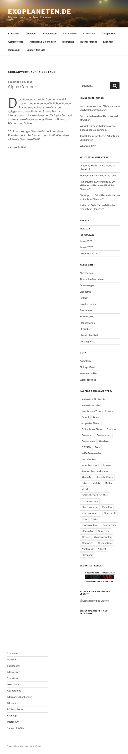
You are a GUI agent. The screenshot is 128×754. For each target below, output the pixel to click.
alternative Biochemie (93, 399)
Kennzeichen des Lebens (95, 471)
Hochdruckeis (89, 459)
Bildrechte (68, 41)
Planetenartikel (88, 322)
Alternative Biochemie (92, 279)
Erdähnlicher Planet (92, 429)
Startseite (13, 33)
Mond (85, 489)
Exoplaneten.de (39, 11)
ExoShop (108, 41)
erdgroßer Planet (91, 423)
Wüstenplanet (105, 543)
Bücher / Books (88, 41)
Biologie (84, 297)
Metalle (96, 483)
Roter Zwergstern (91, 513)
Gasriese (103, 441)
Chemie (109, 411)
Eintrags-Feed (87, 367)
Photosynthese (90, 507)
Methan (109, 483)
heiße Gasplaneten (92, 453)
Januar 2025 (86, 241)
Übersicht (31, 33)
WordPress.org (88, 379)
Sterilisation (88, 531)
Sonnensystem (90, 525)
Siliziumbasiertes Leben (104, 175)
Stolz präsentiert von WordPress (24, 746)
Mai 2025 (85, 228)
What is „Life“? (88, 145)
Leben (85, 483)
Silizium (95, 519)
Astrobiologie (15, 41)
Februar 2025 (87, 234)
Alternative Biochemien (43, 41)
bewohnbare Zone (91, 411)
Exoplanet (87, 435)
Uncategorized (87, 341)
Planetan (107, 507)
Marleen (84, 175)
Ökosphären (108, 33)
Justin (83, 205)
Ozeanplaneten (90, 501)
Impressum (14, 49)
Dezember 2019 (88, 253)
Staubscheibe (109, 525)
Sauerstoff (110, 513)
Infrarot (107, 465)
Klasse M (86, 477)
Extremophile (87, 316)
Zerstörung (87, 549)
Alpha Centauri (22, 86)
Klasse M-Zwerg (104, 477)
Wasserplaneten (103, 537)
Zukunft (102, 549)
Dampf (85, 417)
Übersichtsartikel (89, 335)
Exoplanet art (103, 435)
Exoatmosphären (89, 304)
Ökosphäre (87, 554)
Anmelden (85, 360)
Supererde (104, 531)
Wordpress (87, 543)
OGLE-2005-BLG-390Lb (95, 495)
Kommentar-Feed (89, 373)
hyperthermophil (90, 465)
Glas (97, 447)
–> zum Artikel (17, 147)
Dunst (96, 417)
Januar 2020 (86, 247)
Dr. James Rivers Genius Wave (96, 165)
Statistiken (89, 33)
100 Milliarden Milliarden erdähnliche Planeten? (97, 185)
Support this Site (36, 49)
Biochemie (85, 291)
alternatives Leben (91, 405)
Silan (84, 519)
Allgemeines (70, 33)
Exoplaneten (49, 33)
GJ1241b (86, 447)
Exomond (112, 429)
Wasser (86, 537)
